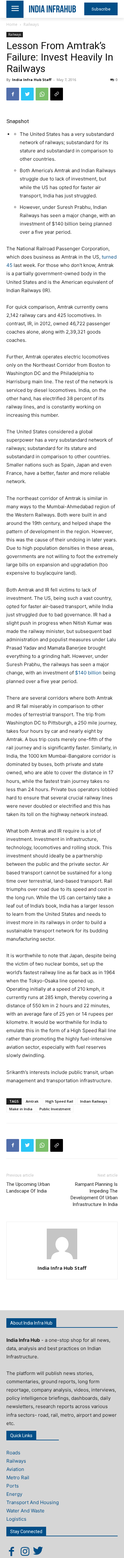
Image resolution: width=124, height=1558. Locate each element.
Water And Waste (25, 1511)
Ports (12, 1486)
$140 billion (88, 673)
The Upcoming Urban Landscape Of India (28, 1187)
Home (11, 24)
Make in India (20, 1108)
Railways (31, 24)
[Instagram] (25, 1551)
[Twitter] (27, 94)
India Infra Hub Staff (32, 79)
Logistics (16, 1519)
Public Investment (55, 1108)
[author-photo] (62, 1259)
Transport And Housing (32, 1502)
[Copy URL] (56, 94)
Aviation (15, 1469)
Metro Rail (17, 1477)
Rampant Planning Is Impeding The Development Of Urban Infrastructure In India (94, 1194)
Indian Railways (93, 1101)
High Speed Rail (59, 1101)
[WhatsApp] (42, 94)
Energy (14, 1494)
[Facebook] (12, 94)
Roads (13, 1453)
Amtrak (32, 1101)
